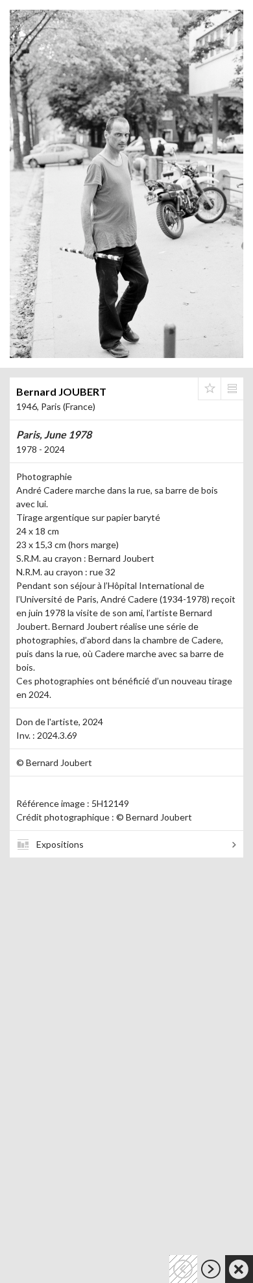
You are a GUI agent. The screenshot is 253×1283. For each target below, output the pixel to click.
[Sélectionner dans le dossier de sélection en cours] (210, 389)
